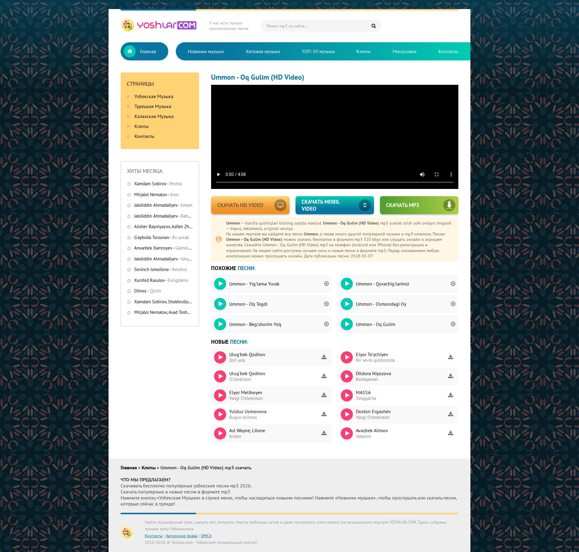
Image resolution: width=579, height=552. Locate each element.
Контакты (448, 51)
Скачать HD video (240, 205)
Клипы (363, 51)
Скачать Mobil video (321, 205)
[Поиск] (374, 26)
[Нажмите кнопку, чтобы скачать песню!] (324, 357)
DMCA (206, 535)
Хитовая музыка (263, 51)
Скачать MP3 (402, 205)
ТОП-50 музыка (318, 51)
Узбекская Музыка (153, 96)
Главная (148, 51)
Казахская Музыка (154, 116)
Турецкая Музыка (152, 106)
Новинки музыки (206, 51)
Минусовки (404, 51)
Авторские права (182, 535)
